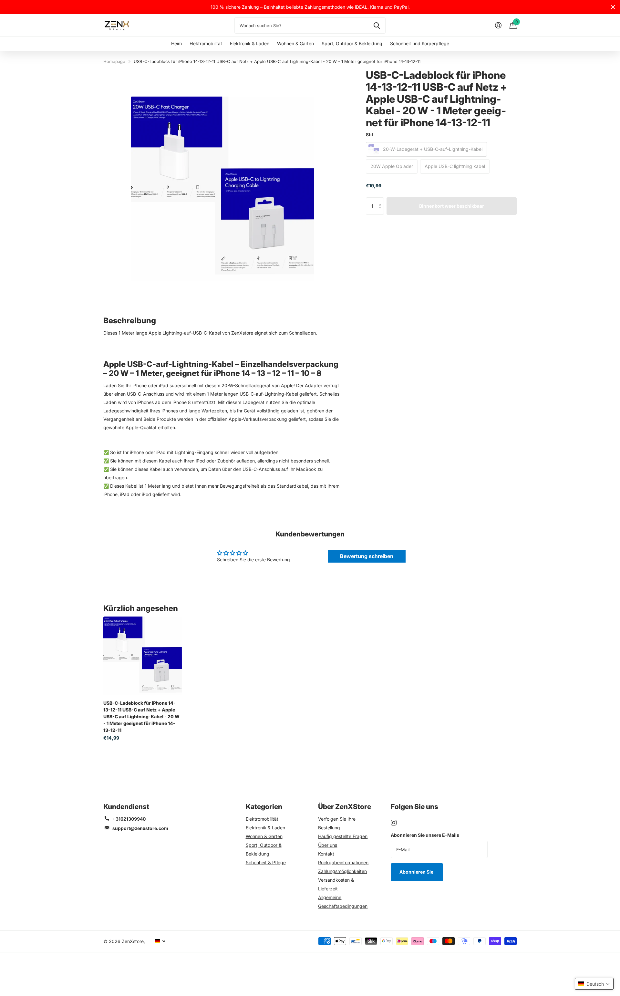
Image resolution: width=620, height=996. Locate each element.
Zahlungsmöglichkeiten (342, 871)
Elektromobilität (206, 43)
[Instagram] (394, 822)
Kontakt (326, 853)
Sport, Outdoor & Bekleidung (352, 43)
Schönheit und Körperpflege (419, 43)
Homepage (114, 61)
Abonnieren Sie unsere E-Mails (425, 835)
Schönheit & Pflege (266, 862)
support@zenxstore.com (140, 828)
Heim (176, 43)
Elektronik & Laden (249, 43)
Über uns (327, 845)
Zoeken (377, 25)
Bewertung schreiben (366, 556)
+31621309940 (129, 819)
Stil (369, 134)
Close (613, 7)
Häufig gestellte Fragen (342, 836)
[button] (381, 200)
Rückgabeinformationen (343, 862)
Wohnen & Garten (295, 43)
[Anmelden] (498, 25)
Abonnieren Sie (416, 872)
